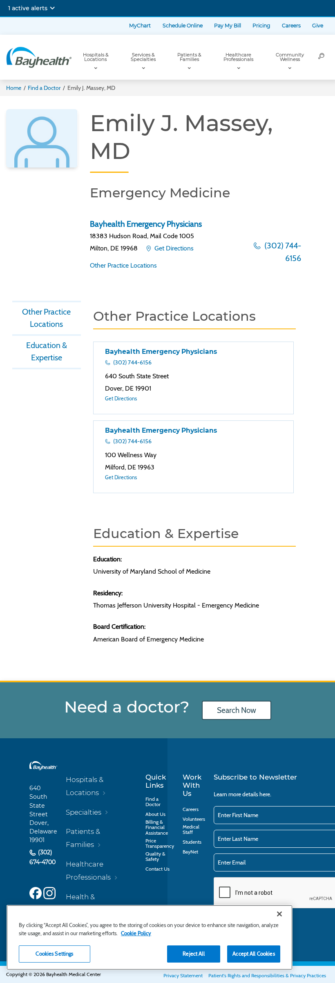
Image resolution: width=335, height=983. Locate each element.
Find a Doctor (44, 88)
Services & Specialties (143, 57)
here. (265, 794)
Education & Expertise (46, 351)
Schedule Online (183, 25)
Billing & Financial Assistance (156, 827)
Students (192, 841)
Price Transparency (159, 843)
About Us (155, 814)
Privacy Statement (183, 975)
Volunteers (194, 819)
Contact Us (157, 868)
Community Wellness (290, 57)
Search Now (236, 710)
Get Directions (173, 248)
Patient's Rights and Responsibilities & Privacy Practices (267, 975)
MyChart (140, 25)
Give (317, 25)
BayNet (190, 851)
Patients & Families (189, 57)
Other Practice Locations (123, 265)
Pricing (261, 25)
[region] (150, 937)
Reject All (193, 953)
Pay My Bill (227, 25)
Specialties (83, 812)
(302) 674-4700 (42, 857)
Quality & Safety (155, 856)
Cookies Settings (54, 953)
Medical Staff (191, 829)
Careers (291, 25)
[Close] (279, 914)
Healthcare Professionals (238, 57)
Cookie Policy (136, 933)
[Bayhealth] (38, 57)
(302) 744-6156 (282, 252)
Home (13, 88)
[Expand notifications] (52, 8)
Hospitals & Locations (95, 57)
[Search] (321, 57)
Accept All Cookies (253, 953)
